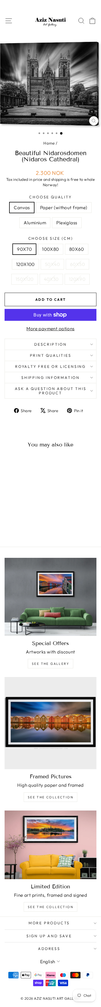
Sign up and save (49, 935)
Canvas (22, 207)
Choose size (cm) (50, 238)
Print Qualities (50, 355)
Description (50, 344)
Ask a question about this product (50, 390)
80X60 (76, 249)
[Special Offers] (50, 597)
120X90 (77, 279)
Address (49, 948)
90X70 (24, 249)
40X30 (51, 279)
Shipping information (50, 377)
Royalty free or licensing (50, 366)
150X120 (25, 279)
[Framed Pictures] (50, 723)
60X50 (77, 264)
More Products (49, 923)
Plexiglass (66, 222)
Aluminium (35, 222)
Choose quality (50, 197)
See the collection (50, 797)
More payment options (50, 328)
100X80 (50, 249)
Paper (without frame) (63, 207)
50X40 (52, 264)
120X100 (25, 264)
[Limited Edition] (50, 845)
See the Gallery (50, 664)
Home (49, 143)
